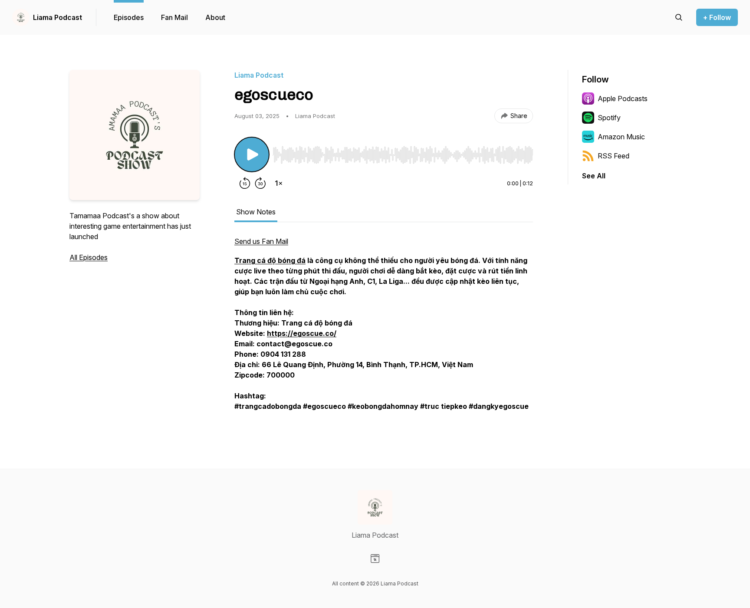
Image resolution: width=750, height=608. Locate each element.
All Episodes (88, 257)
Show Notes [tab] (256, 211)
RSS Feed (613, 155)
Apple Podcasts (623, 98)
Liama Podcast (57, 17)
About (215, 17)
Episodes (129, 17)
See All (593, 175)
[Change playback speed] (278, 183)
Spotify (609, 117)
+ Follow (717, 17)
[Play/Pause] (251, 154)
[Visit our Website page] (375, 558)
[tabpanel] (383, 328)
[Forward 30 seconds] (260, 183)
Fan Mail (174, 17)
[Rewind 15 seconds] (245, 183)
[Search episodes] (678, 17)
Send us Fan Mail (261, 241)
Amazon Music (621, 136)
